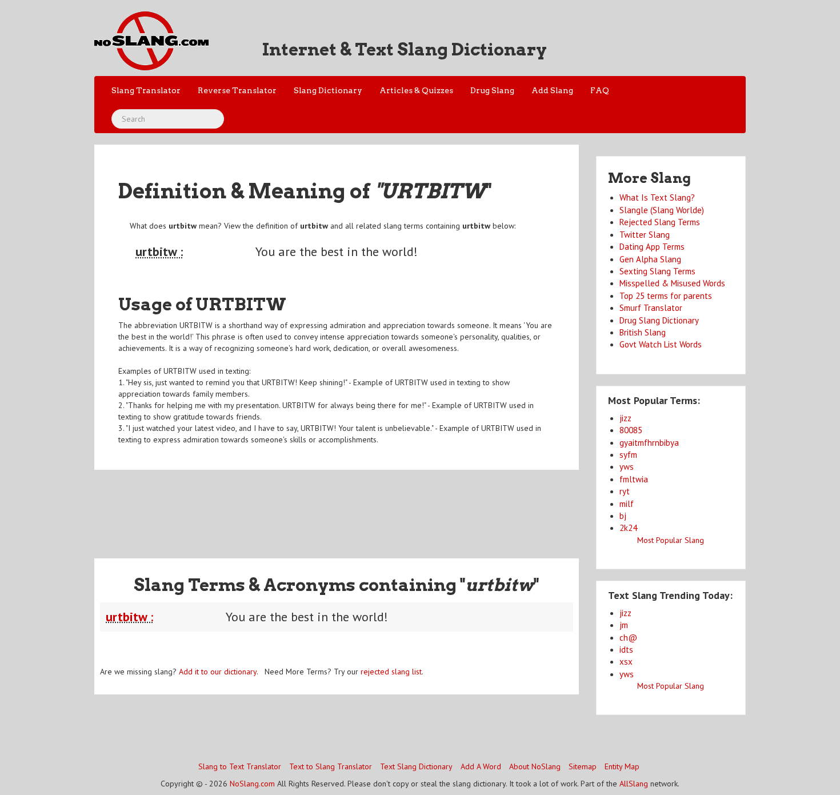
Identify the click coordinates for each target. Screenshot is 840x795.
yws (626, 466)
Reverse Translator (237, 90)
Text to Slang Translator (330, 766)
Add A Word (481, 766)
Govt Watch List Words (660, 344)
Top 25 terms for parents (665, 295)
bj (622, 515)
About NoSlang (535, 766)
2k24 (628, 527)
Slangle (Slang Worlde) (661, 210)
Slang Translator (146, 90)
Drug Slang (492, 90)
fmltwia (633, 479)
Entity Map (622, 766)
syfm (628, 454)
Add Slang (552, 90)
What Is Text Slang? (657, 197)
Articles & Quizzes (416, 90)
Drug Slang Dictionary (659, 320)
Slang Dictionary (328, 90)
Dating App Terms (652, 246)
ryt (624, 491)
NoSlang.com (252, 783)
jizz (625, 418)
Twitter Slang (644, 234)
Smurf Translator (650, 307)
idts (626, 649)
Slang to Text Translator (239, 766)
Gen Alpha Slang (650, 259)
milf (626, 503)
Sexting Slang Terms (657, 271)
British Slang (642, 332)
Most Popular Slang (670, 540)
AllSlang (633, 783)
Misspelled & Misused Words (672, 283)
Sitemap (583, 766)
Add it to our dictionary (218, 671)
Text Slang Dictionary (416, 766)
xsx (626, 661)
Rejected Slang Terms (659, 222)
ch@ (628, 637)
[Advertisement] (337, 507)
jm (623, 625)
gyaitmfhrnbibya (649, 442)
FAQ (599, 90)
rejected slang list (391, 671)
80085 (630, 430)
